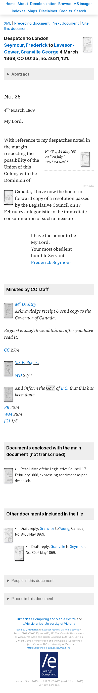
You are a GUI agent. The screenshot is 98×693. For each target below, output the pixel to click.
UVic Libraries (33, 623)
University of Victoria (60, 623)
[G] (7, 421)
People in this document (32, 580)
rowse (64, 4)
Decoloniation (43, 4)
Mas (32, 11)
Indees (19, 11)
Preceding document (32, 23)
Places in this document (32, 598)
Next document (66, 23)
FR (6, 408)
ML (7, 23)
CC (7, 350)
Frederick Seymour (51, 262)
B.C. (65, 388)
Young (64, 528)
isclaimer (48, 11)
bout (23, 4)
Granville (47, 528)
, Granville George (60, 629)
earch (80, 11)
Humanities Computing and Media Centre (46, 619)
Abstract (20, 74)
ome (11, 4)
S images (82, 4)
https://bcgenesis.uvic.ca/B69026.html (49, 647)
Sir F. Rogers (27, 363)
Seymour (77, 546)
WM (8, 414)
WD (18, 375)
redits (65, 11)
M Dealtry (25, 304)
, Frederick (25, 45)
